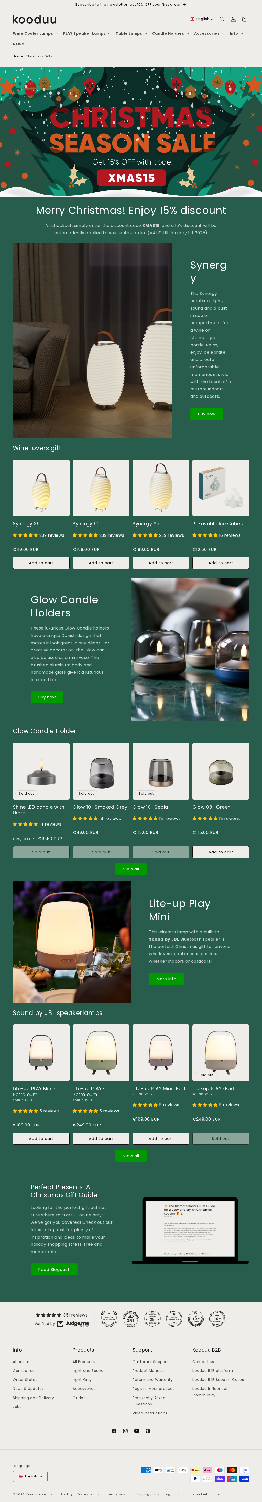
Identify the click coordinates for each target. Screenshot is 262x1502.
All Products (84, 1361)
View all (131, 869)
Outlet (79, 1397)
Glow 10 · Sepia (150, 807)
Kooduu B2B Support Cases (218, 1379)
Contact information (205, 1494)
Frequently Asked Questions (149, 1401)
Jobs (17, 1406)
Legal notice (174, 1494)
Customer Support (150, 1361)
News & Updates (28, 1388)
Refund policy (61, 1494)
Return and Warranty (153, 1379)
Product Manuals (149, 1370)
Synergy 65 (146, 524)
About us (21, 1361)
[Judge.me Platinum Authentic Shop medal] (109, 1319)
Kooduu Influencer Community (210, 1392)
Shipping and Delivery (33, 1397)
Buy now (206, 414)
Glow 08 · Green (211, 807)
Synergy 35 (26, 524)
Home (18, 56)
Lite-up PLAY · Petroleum (88, 1092)
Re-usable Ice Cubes (217, 524)
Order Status (25, 1379)
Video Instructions (150, 1413)
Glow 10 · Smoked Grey (100, 807)
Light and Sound (88, 1370)
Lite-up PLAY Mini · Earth (161, 1088)
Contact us (24, 1370)
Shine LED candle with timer (38, 810)
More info (167, 978)
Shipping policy (148, 1494)
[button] (35, 33)
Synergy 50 (86, 524)
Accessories (84, 1388)
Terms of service (117, 1494)
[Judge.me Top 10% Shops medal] (196, 1319)
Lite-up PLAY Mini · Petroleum (34, 1092)
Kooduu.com (36, 1494)
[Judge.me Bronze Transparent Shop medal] (174, 1319)
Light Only (82, 1379)
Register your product (153, 1388)
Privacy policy (88, 1494)
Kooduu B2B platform (212, 1370)
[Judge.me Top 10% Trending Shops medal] (217, 1319)
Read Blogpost (54, 1269)
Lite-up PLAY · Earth (215, 1088)
